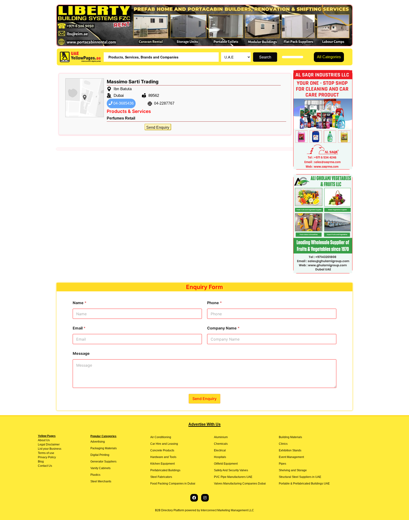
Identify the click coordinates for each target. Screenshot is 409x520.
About (41, 440)
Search (265, 57)
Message (81, 353)
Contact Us (45, 465)
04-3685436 (123, 103)
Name (79, 303)
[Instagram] (205, 498)
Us (47, 440)
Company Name (223, 328)
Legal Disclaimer (49, 444)
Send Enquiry (157, 127)
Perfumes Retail (121, 118)
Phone (214, 303)
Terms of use (46, 453)
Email (79, 328)
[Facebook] (194, 498)
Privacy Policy (47, 457)
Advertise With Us (204, 424)
